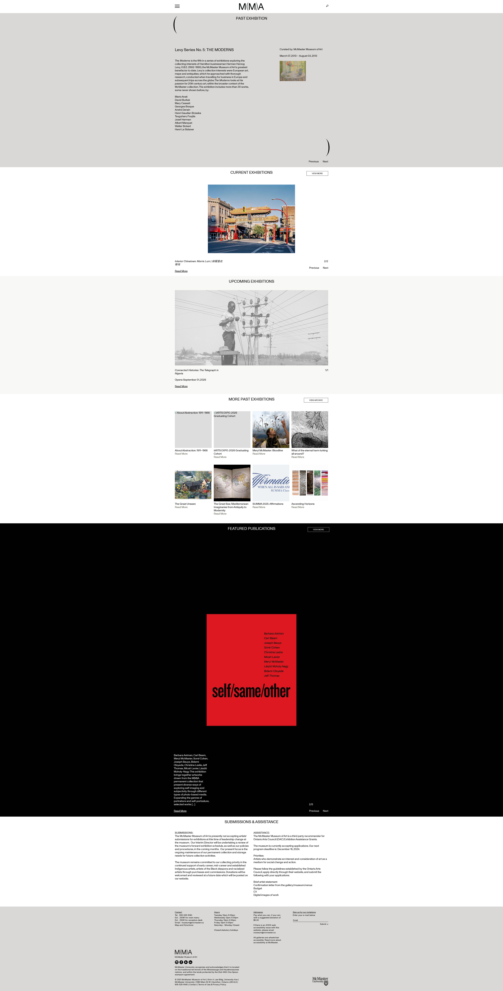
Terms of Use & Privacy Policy (212, 984)
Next (325, 161)
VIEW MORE (317, 173)
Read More (181, 268)
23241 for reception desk (191, 920)
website (298, 872)
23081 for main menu (189, 917)
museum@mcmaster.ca (193, 922)
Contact (193, 984)
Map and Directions (184, 925)
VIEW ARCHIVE (316, 400)
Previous (314, 161)
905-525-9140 (185, 915)
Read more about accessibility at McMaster (267, 941)
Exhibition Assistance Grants (300, 839)
